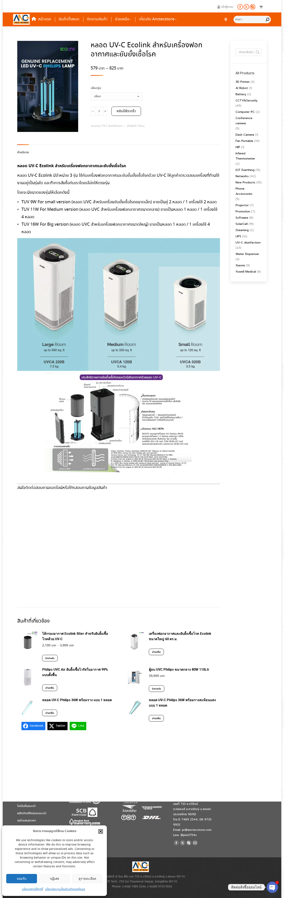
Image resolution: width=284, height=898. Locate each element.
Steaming (242, 230)
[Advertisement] (118, 544)
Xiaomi (240, 265)
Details (49, 658)
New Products (245, 182)
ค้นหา (257, 52)
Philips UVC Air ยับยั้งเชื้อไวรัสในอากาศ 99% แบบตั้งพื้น (75, 672)
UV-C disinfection (112, 126)
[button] (101, 831)
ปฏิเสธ (54, 878)
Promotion (243, 211)
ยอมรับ (21, 878)
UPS (238, 236)
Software (242, 218)
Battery (241, 94)
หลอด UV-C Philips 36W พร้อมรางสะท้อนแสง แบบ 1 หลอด (182, 702)
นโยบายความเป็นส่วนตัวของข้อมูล (65, 889)
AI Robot (242, 88)
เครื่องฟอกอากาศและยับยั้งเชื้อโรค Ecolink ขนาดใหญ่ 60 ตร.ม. (180, 636)
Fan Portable (244, 141)
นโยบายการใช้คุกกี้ (32, 889)
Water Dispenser (247, 254)
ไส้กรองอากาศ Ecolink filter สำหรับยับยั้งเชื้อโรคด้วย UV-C (75, 636)
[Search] (267, 19)
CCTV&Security (246, 100)
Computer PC (245, 112)
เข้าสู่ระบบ (227, 7)
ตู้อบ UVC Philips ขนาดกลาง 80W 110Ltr (179, 669)
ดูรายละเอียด (87, 878)
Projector (242, 205)
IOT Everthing (245, 170)
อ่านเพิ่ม (156, 652)
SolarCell (242, 224)
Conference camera (244, 121)
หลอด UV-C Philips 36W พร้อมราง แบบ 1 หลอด (77, 700)
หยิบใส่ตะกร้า (126, 111)
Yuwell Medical (246, 271)
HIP (238, 147)
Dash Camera (245, 135)
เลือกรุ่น (96, 88)
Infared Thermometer (245, 156)
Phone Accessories (244, 191)
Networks (242, 176)
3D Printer (243, 82)
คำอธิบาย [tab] (23, 152)
